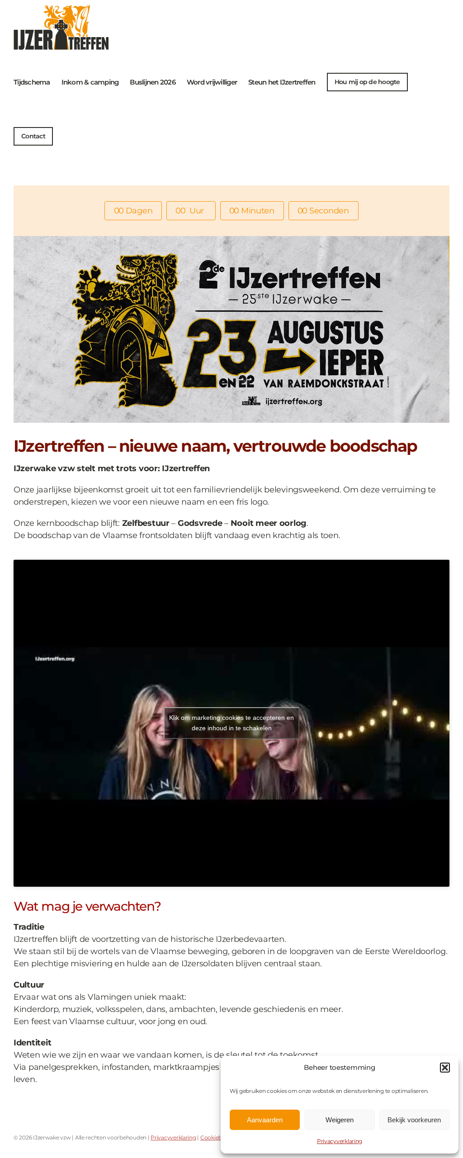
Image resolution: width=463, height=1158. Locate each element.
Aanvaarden (265, 1120)
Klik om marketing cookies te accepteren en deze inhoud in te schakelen (231, 723)
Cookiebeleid (217, 1137)
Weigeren (340, 1120)
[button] (444, 1067)
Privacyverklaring (339, 1141)
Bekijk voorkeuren (414, 1120)
